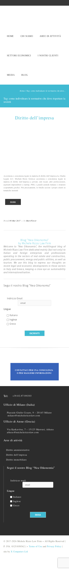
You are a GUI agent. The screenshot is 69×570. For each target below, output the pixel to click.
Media (11, 75)
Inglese (13, 319)
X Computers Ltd (19, 551)
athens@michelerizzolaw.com (23, 432)
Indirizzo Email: (15, 298)
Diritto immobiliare (16, 459)
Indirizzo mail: (18, 480)
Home (10, 36)
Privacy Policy (54, 546)
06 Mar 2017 (15, 220)
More (13, 202)
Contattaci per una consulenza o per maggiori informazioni (34, 371)
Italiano (14, 315)
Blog (24, 75)
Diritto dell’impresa (34, 118)
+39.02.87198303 (22, 395)
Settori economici (19, 55)
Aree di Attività (50, 36)
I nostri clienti (48, 55)
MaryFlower (31, 220)
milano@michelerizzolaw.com (24, 415)
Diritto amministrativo (18, 449)
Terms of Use (35, 546)
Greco (13, 324)
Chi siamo (27, 36)
